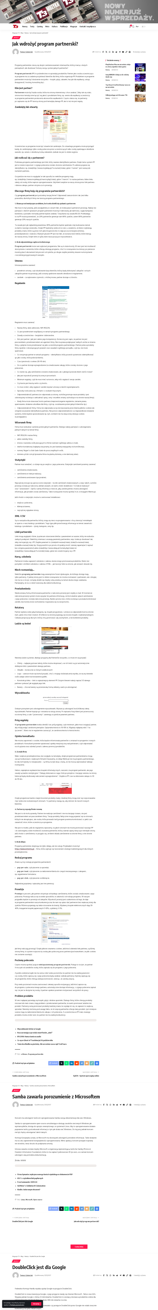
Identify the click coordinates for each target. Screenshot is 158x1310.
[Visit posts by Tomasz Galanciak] (15, 52)
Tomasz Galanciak (26, 52)
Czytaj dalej (79, 1247)
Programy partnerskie (35, 1054)
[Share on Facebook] (102, 52)
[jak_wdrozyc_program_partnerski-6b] (56, 928)
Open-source (37, 1200)
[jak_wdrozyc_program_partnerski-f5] (56, 302)
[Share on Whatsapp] (109, 52)
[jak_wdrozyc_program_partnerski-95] (56, 700)
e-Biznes (24, 1054)
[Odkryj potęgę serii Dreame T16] (140, 98)
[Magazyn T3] (15, 26)
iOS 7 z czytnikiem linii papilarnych (30, 1178)
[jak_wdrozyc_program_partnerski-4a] (56, 126)
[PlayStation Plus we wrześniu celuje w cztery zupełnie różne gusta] (140, 67)
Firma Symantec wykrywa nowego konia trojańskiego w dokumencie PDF (45, 1174)
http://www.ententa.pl (24, 849)
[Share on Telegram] (119, 52)
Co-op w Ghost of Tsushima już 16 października (35, 1040)
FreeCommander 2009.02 (27, 1182)
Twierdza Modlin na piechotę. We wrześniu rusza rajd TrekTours (42, 1044)
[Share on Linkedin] (112, 52)
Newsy (16, 37)
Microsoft (29, 1200)
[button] (36, 1304)
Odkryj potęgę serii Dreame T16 (116, 95)
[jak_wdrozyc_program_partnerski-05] (56, 788)
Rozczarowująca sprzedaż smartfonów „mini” (34, 1033)
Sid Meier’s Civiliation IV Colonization (31, 1186)
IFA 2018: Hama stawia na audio (29, 1036)
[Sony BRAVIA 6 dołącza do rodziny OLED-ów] (140, 78)
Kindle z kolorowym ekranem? (28, 1189)
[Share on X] (106, 52)
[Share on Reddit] (116, 52)
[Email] (122, 52)
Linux (23, 1200)
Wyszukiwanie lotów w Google (29, 1029)
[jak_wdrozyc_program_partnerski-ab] (56, 640)
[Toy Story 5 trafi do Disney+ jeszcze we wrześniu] (140, 88)
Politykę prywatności (17, 1305)
